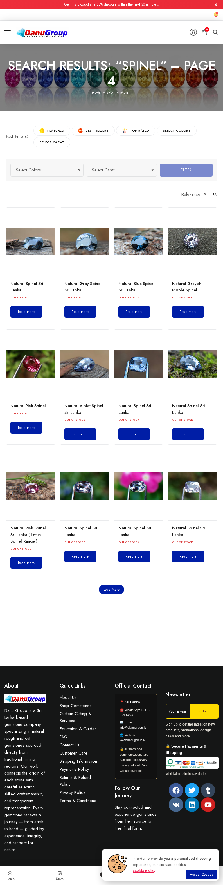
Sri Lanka (132, 702)
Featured (55, 130)
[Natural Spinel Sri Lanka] (30, 241)
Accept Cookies (201, 874)
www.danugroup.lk (132, 740)
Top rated (139, 130)
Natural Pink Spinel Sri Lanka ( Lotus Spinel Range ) (28, 534)
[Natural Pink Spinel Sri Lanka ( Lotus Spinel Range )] (30, 486)
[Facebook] (176, 790)
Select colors (177, 130)
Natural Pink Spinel (28, 406)
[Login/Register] (193, 32)
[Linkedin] (192, 804)
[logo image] (42, 31)
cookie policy (144, 870)
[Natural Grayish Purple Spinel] (192, 241)
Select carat (51, 142)
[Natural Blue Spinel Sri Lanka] (138, 241)
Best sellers (97, 130)
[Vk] (176, 804)
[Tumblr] (208, 790)
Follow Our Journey (127, 791)
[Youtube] (208, 804)
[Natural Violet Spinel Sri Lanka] (84, 364)
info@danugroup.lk (133, 727)
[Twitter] (192, 790)
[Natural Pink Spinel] (30, 364)
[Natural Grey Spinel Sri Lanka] (84, 241)
